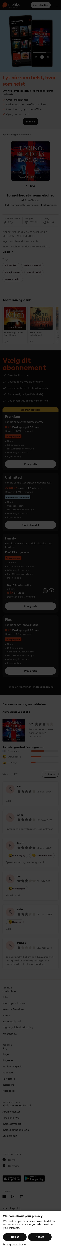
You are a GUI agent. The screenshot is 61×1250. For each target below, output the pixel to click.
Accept (40, 1237)
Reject (15, 1237)
